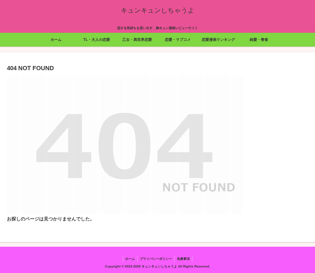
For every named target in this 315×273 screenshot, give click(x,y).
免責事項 (183, 259)
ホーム (130, 259)
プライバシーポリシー (156, 259)
